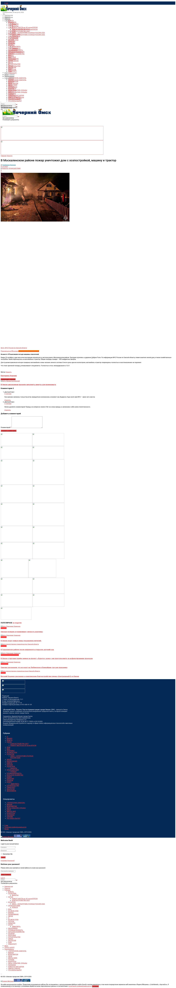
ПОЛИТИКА (12, 22)
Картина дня (8, 15)
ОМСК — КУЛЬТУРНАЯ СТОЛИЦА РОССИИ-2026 (28, 35)
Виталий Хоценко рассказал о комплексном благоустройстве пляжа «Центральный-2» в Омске (40, 676)
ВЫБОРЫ (15, 26)
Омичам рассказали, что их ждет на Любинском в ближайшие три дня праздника (34, 667)
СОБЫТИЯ (11, 41)
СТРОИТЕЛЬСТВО (14, 66)
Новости (7, 17)
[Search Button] (16, 106)
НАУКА (10, 62)
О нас (6, 3)
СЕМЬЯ (10, 66)
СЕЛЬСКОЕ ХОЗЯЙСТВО (16, 54)
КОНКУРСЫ (12, 88)
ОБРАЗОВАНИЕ (13, 61)
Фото (6, 73)
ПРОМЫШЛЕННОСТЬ (15, 50)
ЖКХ (9, 55)
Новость (9, 372)
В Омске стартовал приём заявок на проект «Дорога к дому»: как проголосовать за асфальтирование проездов (47, 659)
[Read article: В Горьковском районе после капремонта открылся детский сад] (88, 644)
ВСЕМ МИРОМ (13, 83)
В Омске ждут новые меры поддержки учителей (21, 641)
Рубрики (7, 21)
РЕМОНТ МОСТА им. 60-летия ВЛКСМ (24, 27)
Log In (3, 878)
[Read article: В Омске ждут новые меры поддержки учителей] (88, 635)
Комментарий (6, 427)
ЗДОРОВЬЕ (12, 57)
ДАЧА (10, 83)
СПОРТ (10, 47)
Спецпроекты (9, 76)
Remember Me (7, 854)
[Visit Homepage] (13, 10)
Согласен (95, 986)
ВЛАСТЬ (11, 20)
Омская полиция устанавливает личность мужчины (22, 632)
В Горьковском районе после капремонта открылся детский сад (27, 650)
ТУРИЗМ (11, 87)
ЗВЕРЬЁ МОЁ (12, 85)
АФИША (11, 80)
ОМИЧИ (11, 92)
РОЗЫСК (15, 36)
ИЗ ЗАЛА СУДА (13, 38)
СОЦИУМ (11, 43)
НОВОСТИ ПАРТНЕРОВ (16, 95)
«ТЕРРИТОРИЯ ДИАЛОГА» (17, 80)
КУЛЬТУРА (11, 31)
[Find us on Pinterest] (1, 14)
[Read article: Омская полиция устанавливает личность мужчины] (88, 626)
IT (8, 62)
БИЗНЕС (11, 53)
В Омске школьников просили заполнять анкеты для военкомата (28, 385)
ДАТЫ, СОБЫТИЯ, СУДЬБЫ (17, 92)
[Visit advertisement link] (52, 140)
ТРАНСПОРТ (12, 73)
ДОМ (10, 69)
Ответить (7, 400)
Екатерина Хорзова (9, 165)
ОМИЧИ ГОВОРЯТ (14, 97)
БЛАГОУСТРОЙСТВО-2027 (21, 31)
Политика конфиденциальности (15, 827)
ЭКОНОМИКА (12, 48)
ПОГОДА (11, 40)
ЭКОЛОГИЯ (12, 69)
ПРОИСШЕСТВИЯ (14, 34)
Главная (3, 156)
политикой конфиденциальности (80, 986)
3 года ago (7, 394)
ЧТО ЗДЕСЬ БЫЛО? (15, 101)
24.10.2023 (4, 167)
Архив (6, 829)
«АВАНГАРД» (16, 47)
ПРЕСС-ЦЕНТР (9, 74)
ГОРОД (10, 28)
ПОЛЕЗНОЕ (12, 94)
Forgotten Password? (8, 861)
